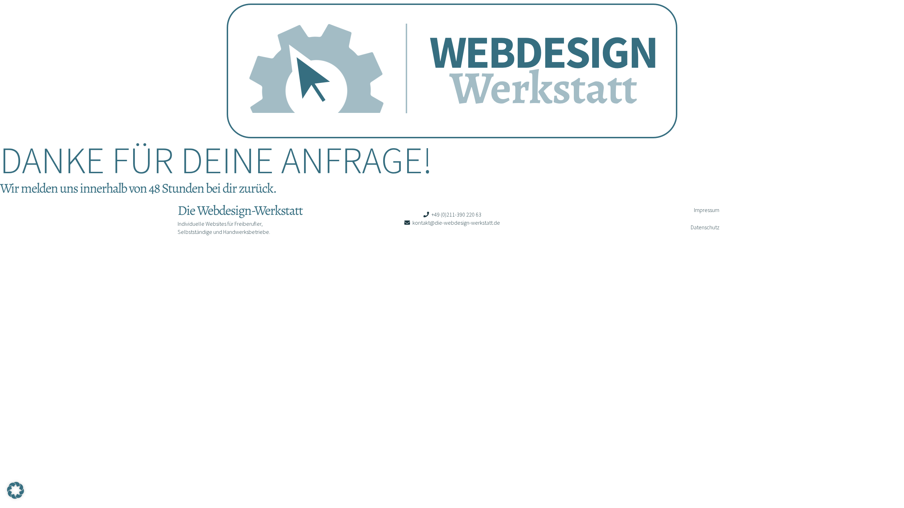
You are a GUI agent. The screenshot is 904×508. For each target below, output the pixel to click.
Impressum (706, 209)
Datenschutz (705, 227)
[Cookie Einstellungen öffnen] (15, 496)
